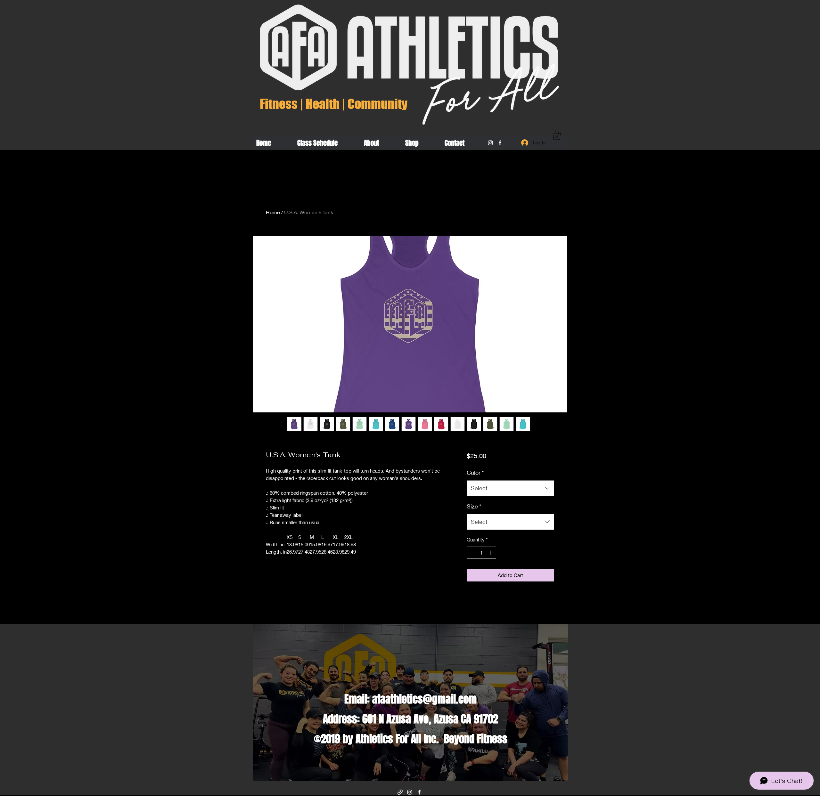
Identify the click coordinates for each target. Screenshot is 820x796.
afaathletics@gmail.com (424, 699)
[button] (557, 135)
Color (475, 472)
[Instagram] (490, 143)
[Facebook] (500, 143)
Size (474, 506)
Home (273, 212)
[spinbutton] (481, 553)
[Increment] (491, 553)
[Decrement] (472, 553)
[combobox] (510, 488)
